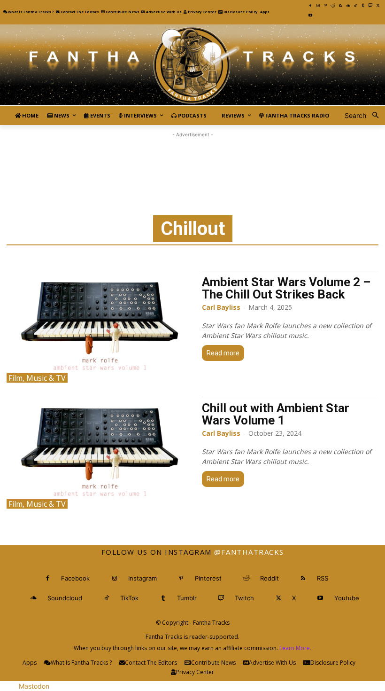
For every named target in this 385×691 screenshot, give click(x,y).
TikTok (129, 598)
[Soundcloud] (348, 5)
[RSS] (340, 5)
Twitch (244, 598)
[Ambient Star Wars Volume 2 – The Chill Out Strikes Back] (99, 327)
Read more (223, 353)
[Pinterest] (325, 5)
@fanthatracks (249, 552)
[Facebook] (310, 5)
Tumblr (187, 598)
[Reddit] (333, 5)
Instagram (142, 578)
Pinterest (208, 578)
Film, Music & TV (37, 378)
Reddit (269, 578)
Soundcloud (64, 598)
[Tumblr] (363, 5)
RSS (322, 578)
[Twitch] (370, 5)
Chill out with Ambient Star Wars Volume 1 (275, 414)
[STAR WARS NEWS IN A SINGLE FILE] (192, 65)
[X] (378, 5)
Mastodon (34, 686)
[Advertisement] (192, 161)
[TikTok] (355, 5)
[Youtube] (310, 15)
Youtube (346, 598)
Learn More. (295, 648)
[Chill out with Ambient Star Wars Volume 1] (99, 453)
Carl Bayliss (221, 307)
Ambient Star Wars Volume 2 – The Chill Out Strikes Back (286, 288)
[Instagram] (318, 5)
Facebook (75, 578)
